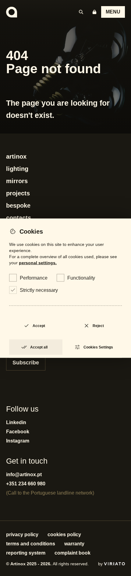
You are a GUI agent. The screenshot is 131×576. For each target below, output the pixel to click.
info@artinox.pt (24, 474)
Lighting (17, 168)
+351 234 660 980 (25, 483)
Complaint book (72, 552)
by (101, 563)
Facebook (17, 431)
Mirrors (17, 181)
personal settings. (38, 262)
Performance (34, 277)
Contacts (18, 217)
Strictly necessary (39, 289)
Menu (113, 11)
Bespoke (18, 205)
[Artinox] (11, 12)
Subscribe (25, 363)
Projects (18, 193)
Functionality (81, 277)
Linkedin (16, 422)
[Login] (94, 12)
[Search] (81, 12)
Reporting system (25, 552)
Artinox (16, 156)
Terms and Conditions (30, 543)
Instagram (17, 440)
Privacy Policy (22, 534)
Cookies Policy (64, 534)
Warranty (74, 543)
